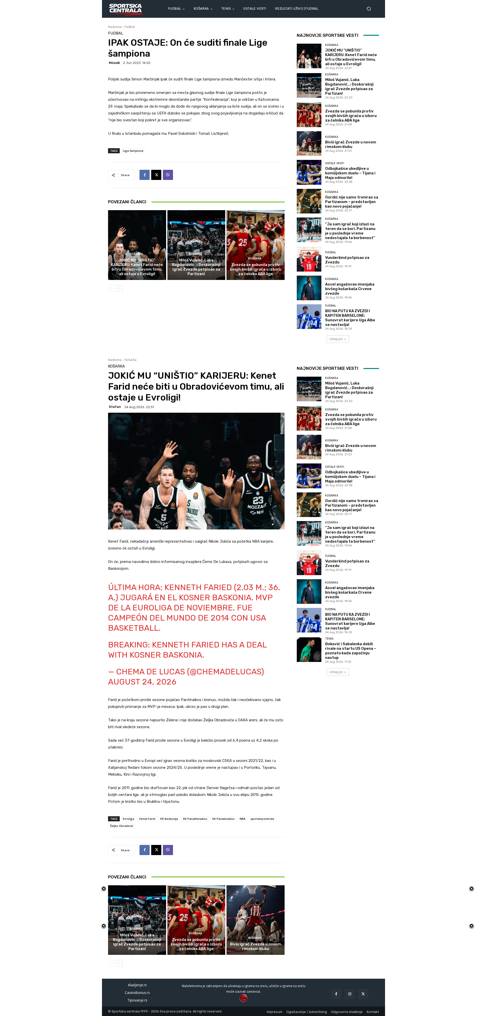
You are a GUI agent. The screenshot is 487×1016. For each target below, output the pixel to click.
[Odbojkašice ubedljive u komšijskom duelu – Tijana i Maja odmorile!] (309, 172)
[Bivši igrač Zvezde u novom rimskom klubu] (309, 143)
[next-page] (119, 288)
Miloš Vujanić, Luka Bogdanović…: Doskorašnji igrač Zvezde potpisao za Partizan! (196, 267)
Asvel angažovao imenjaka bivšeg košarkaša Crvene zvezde (349, 289)
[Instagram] (350, 994)
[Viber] (168, 175)
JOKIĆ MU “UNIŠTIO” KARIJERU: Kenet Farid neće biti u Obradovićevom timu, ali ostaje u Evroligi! (137, 267)
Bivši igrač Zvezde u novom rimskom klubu (350, 144)
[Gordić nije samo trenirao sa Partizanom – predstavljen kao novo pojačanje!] (309, 201)
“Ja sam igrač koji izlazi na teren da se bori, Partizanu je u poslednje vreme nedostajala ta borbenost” (350, 231)
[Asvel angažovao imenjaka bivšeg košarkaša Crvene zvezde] (309, 288)
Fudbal (130, 27)
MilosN (114, 62)
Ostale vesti (334, 163)
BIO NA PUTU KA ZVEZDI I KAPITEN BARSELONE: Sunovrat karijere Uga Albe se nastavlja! (350, 318)
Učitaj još (336, 339)
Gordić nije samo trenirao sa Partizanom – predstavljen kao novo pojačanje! (351, 202)
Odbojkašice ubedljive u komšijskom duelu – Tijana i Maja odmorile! (350, 173)
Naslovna (114, 27)
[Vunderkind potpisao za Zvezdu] (309, 259)
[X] (156, 175)
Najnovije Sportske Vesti (327, 35)
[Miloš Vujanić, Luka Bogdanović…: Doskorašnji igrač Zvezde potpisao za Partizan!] (196, 245)
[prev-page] (111, 288)
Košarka (136, 254)
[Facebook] (145, 175)
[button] (371, 9)
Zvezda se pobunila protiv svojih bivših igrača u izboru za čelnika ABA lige (255, 269)
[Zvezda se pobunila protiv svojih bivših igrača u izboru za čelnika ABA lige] (256, 245)
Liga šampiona (133, 151)
